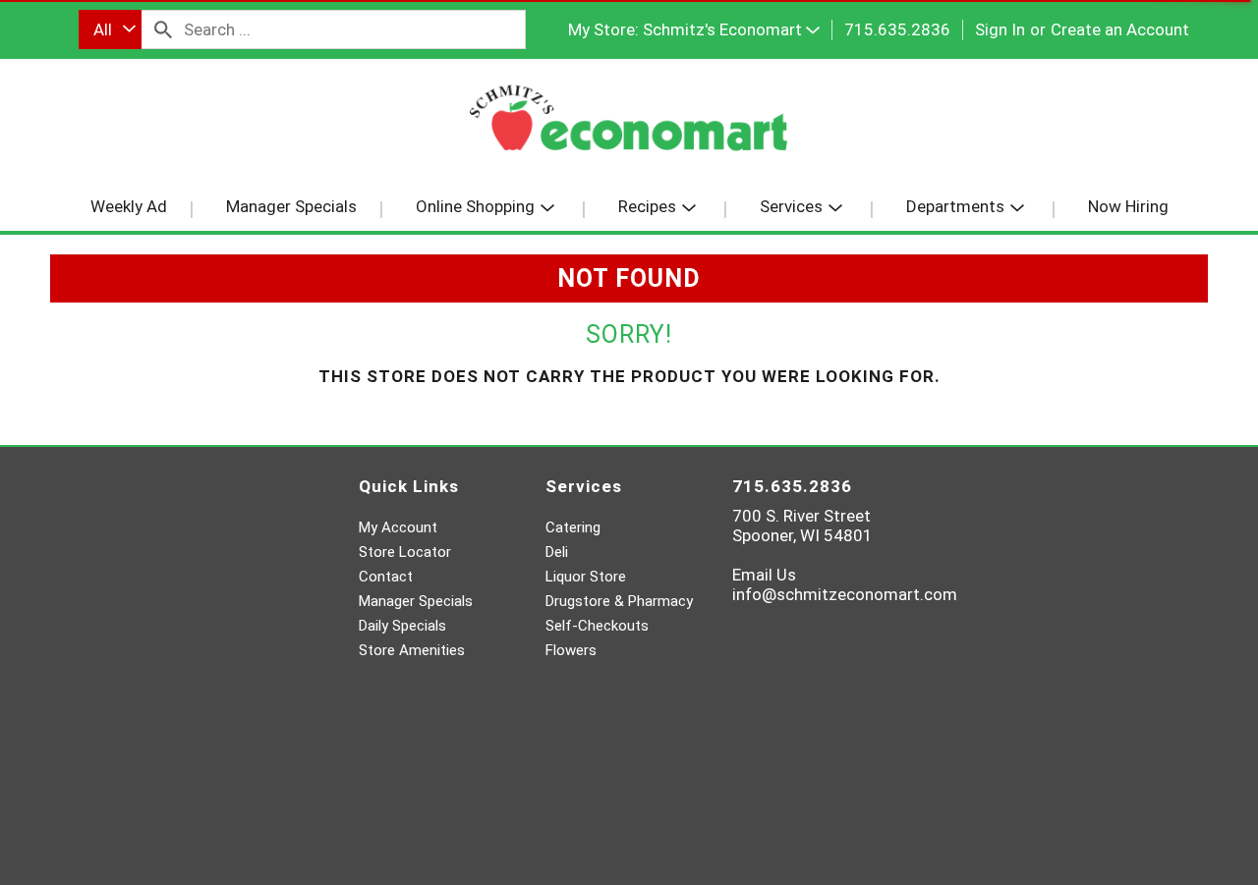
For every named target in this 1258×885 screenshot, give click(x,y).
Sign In (1000, 29)
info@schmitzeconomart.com (844, 594)
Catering (572, 527)
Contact (386, 576)
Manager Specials (416, 601)
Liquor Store (585, 576)
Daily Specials (402, 626)
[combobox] (110, 29)
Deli (556, 552)
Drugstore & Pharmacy (619, 601)
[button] (731, 29)
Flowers (571, 650)
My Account (398, 527)
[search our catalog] (163, 29)
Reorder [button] (149, 116)
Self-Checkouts (597, 626)
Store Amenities (412, 650)
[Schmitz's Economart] (628, 125)
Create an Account (1120, 29)
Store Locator (405, 552)
